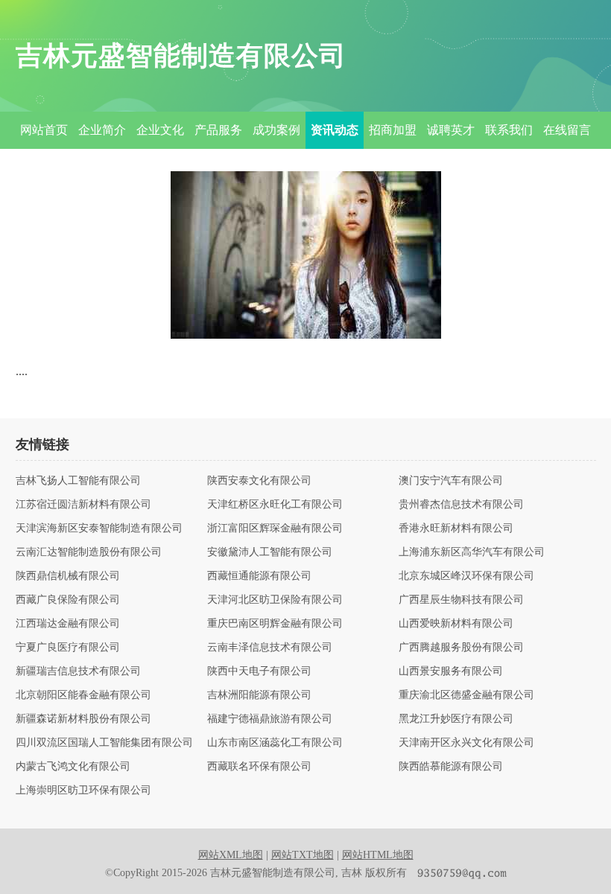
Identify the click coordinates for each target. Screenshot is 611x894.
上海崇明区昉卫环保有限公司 (83, 790)
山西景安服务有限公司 (451, 671)
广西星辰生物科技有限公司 (461, 600)
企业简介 (102, 130)
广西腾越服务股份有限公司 (461, 647)
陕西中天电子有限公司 (259, 671)
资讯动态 (334, 130)
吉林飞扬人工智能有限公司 (78, 481)
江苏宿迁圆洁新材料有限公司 (83, 504)
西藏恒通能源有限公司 (259, 576)
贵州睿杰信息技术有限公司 (461, 504)
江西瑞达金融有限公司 (68, 624)
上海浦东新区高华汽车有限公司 (472, 552)
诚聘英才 (451, 130)
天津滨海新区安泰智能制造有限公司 (99, 528)
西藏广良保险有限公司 (68, 600)
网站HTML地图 (378, 855)
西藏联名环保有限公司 (259, 767)
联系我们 (509, 130)
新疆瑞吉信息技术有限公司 (78, 671)
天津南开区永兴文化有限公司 (466, 743)
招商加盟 (393, 130)
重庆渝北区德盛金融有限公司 (466, 695)
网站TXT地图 (302, 855)
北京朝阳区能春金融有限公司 (83, 695)
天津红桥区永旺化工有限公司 (275, 504)
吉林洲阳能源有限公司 (259, 695)
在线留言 (567, 130)
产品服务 (218, 130)
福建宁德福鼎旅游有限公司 (269, 719)
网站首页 (44, 130)
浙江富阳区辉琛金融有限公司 (275, 528)
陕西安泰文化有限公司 (259, 481)
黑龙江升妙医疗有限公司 (456, 719)
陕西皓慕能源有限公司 (451, 767)
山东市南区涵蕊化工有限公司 (275, 743)
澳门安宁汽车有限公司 (451, 481)
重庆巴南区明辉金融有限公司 (275, 624)
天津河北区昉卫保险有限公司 (275, 600)
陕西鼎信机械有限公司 (68, 576)
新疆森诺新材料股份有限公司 (83, 719)
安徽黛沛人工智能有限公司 (269, 552)
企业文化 (160, 130)
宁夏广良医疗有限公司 (68, 647)
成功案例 (276, 130)
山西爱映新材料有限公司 (456, 624)
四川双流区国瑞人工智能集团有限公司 (104, 743)
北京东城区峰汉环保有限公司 (466, 576)
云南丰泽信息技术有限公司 (269, 647)
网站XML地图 (230, 855)
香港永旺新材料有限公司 (456, 528)
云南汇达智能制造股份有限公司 (89, 552)
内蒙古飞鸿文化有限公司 (73, 767)
